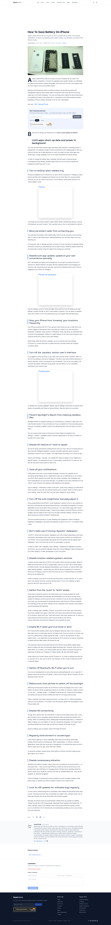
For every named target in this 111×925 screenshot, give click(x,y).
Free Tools (60, 903)
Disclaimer (59, 920)
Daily (37, 120)
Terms (54, 920)
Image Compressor (84, 906)
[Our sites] (22, 2)
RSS (69, 920)
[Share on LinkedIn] (40, 817)
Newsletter (75, 2)
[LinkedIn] (93, 920)
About (58, 910)
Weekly (42, 120)
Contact (59, 914)
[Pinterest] (97, 920)
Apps (68, 2)
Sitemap (65, 920)
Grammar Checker (83, 899)
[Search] (93, 2)
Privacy (50, 920)
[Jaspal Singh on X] (45, 841)
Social (42, 2)
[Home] (38, 2)
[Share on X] (33, 817)
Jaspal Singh (31, 43)
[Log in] (96, 2)
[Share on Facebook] (36, 817)
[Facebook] (90, 920)
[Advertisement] (55, 18)
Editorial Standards (62, 912)
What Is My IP (82, 912)
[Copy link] (44, 817)
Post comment (33, 888)
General (64, 43)
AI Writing (81, 901)
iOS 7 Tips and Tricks (41, 104)
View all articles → (38, 841)
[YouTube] (95, 920)
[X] (88, 920)
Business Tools (61, 2)
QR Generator (82, 908)
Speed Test (82, 910)
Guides (53, 2)
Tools (47, 2)
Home (58, 899)
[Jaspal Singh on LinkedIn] (47, 841)
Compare (59, 906)
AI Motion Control (83, 903)
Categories (60, 901)
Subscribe (77, 116)
